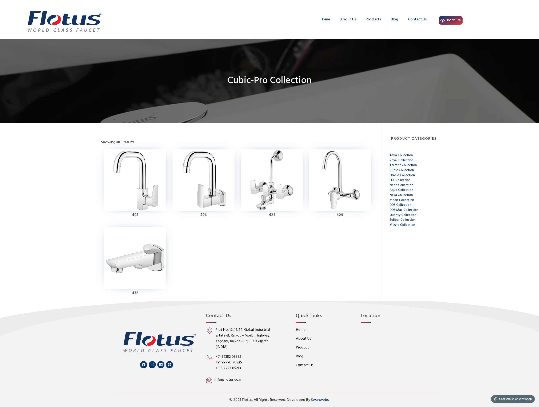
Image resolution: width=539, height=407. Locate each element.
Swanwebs (320, 400)
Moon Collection (402, 200)
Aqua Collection (401, 190)
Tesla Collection (401, 155)
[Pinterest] (169, 364)
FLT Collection (400, 180)
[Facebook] (143, 364)
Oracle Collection (402, 175)
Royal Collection (402, 160)
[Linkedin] (160, 364)
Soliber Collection (403, 220)
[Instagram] (152, 364)
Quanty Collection (403, 215)
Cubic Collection (402, 170)
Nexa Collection (401, 195)
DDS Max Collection (404, 210)
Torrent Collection (403, 165)
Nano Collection (401, 185)
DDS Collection (400, 205)
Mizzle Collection (402, 225)
